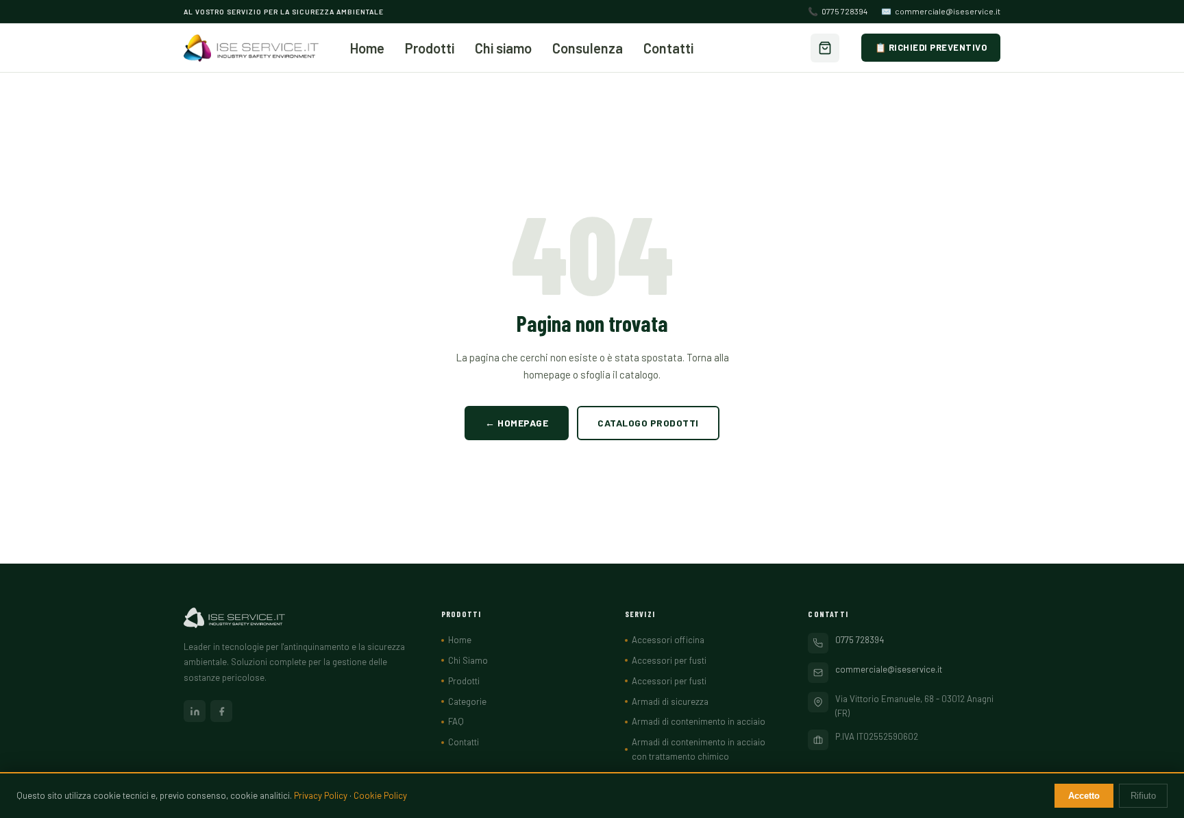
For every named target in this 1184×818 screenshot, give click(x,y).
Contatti (668, 48)
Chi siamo (503, 48)
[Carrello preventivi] (825, 48)
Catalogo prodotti (648, 423)
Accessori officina (668, 639)
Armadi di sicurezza (670, 701)
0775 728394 (837, 11)
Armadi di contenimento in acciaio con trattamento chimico (698, 749)
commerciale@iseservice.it (940, 11)
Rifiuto (1143, 796)
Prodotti (429, 48)
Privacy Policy (320, 795)
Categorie (467, 701)
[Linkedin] (195, 711)
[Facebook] (221, 711)
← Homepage (516, 423)
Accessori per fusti (669, 660)
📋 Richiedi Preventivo (931, 47)
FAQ (456, 721)
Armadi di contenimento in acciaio (698, 721)
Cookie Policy (380, 795)
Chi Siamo (468, 660)
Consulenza (587, 48)
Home (367, 48)
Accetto (1084, 796)
